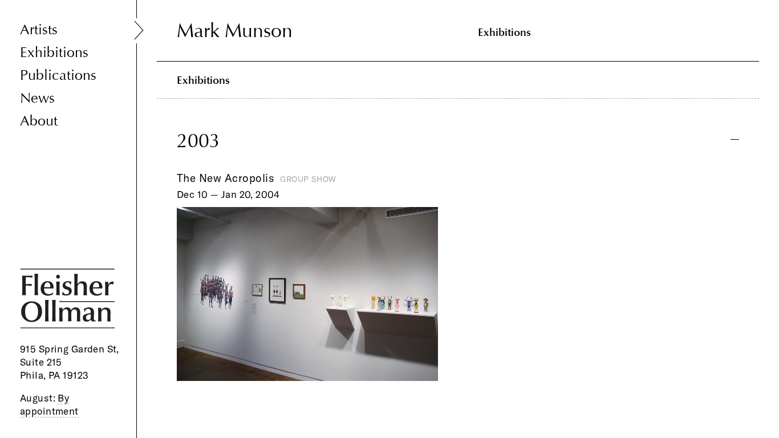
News (37, 98)
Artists (39, 30)
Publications (58, 75)
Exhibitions (54, 53)
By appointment (49, 404)
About (39, 121)
